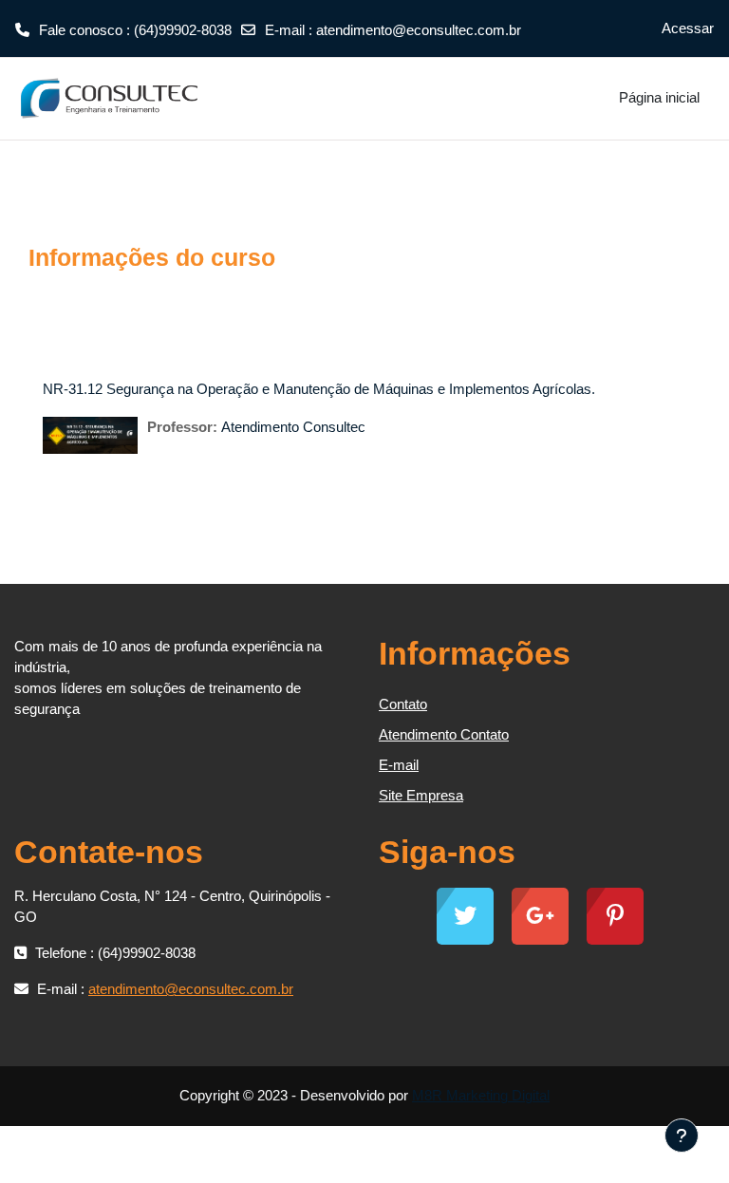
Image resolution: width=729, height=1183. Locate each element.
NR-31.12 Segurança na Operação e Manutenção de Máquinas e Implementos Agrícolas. (319, 389)
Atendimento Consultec (293, 427)
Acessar (688, 28)
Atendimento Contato (444, 734)
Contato (403, 704)
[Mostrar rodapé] (681, 1135)
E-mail (399, 765)
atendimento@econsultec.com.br (418, 30)
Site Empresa (421, 795)
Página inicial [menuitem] (659, 97)
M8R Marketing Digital (481, 1095)
